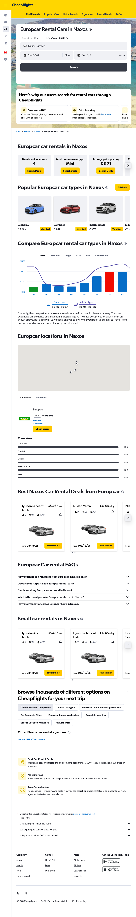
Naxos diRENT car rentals (31, 739)
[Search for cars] (5, 29)
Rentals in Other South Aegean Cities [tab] (101, 707)
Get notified (106, 114)
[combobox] (30, 38)
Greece (37, 131)
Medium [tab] (55, 255)
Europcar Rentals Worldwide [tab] (63, 715)
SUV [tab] (78, 255)
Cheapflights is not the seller (36, 823)
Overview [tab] (25, 397)
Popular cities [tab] (63, 722)
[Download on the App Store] (111, 869)
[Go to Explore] (5, 43)
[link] (34, 171)
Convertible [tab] (101, 255)
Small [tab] (42, 255)
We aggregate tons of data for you (38, 829)
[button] (5, 5)
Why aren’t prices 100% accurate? (39, 835)
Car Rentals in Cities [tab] (31, 715)
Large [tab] (68, 255)
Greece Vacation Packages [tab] (35, 722)
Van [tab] (88, 255)
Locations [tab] (41, 397)
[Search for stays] (5, 22)
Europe (27, 131)
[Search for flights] (5, 15)
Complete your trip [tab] (96, 715)
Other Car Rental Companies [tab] (36, 707)
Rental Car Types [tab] (66, 707)
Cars (18, 131)
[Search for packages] (5, 36)
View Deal (45, 229)
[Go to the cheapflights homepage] (24, 5)
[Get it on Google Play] (111, 861)
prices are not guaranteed (84, 814)
